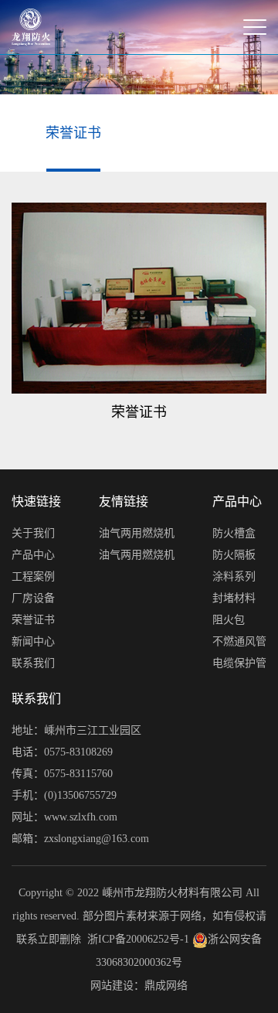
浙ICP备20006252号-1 (138, 939)
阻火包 (228, 620)
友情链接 (123, 501)
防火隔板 (234, 555)
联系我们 (33, 663)
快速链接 (36, 501)
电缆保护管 (239, 663)
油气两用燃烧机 (137, 533)
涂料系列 (234, 576)
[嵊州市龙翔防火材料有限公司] (31, 27)
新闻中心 (33, 641)
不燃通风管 (239, 641)
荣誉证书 (73, 133)
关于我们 (33, 533)
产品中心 (33, 555)
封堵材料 (234, 598)
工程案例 (33, 576)
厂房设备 (33, 598)
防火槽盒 (234, 533)
